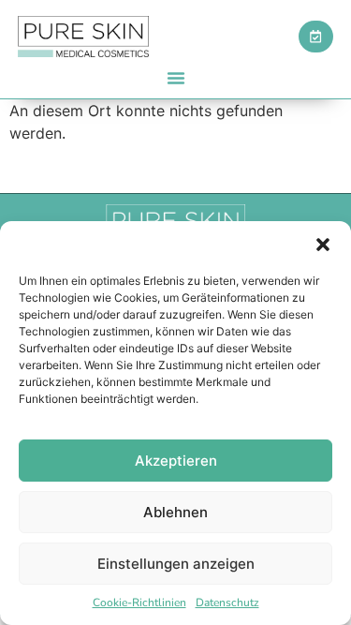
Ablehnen (175, 512)
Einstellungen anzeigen (176, 564)
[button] (323, 244)
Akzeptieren (176, 460)
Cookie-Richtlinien (139, 602)
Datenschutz (227, 602)
